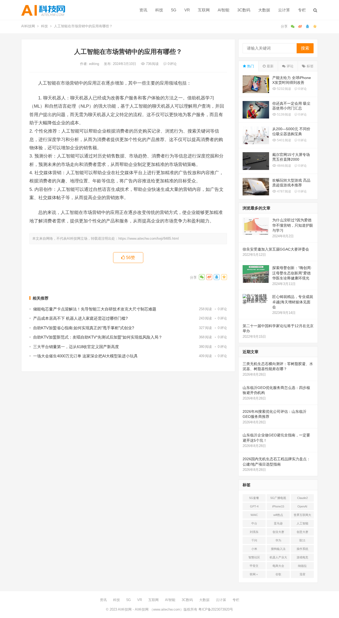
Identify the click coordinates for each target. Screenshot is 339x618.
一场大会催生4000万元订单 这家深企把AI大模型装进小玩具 (85, 356)
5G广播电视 (278, 497)
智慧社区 (254, 557)
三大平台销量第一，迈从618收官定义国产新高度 (76, 346)
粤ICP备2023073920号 (215, 609)
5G (173, 10)
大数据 (264, 10)
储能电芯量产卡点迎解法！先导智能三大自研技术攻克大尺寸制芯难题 (94, 309)
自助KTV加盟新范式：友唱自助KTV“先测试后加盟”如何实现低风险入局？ (97, 337)
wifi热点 (278, 514)
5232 (283, 89)
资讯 (143, 10)
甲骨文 (254, 565)
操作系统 (302, 548)
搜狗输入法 (278, 548)
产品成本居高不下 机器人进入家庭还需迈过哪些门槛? (80, 318)
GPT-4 (254, 506)
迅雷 (302, 574)
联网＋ (254, 574)
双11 (302, 540)
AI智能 (223, 10)
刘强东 (254, 531)
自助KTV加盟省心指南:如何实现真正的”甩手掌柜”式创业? (83, 328)
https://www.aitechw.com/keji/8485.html (148, 238)
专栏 (302, 10)
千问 (254, 540)
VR (187, 10)
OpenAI (302, 506)
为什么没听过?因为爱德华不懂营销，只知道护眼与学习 (292, 225)
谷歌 (278, 574)
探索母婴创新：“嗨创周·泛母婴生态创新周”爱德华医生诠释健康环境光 (292, 273)
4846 (283, 166)
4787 (283, 191)
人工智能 (302, 523)
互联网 (204, 10)
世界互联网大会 (302, 516)
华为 (278, 540)
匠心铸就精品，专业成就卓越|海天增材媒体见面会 (292, 302)
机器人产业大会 (278, 558)
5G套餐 (254, 497)
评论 (289, 66)
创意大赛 (302, 531)
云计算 (284, 10)
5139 (283, 114)
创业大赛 (278, 531)
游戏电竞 (302, 557)
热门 (250, 66)
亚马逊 (278, 523)
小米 (254, 548)
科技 (159, 10)
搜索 (305, 48)
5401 (283, 140)
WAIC (254, 514)
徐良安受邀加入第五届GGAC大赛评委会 (276, 249)
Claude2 (302, 497)
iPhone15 (278, 506)
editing (94, 64)
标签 (310, 66)
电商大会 (278, 565)
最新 (270, 66)
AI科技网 (28, 26)
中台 (254, 523)
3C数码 (243, 10)
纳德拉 (302, 565)
